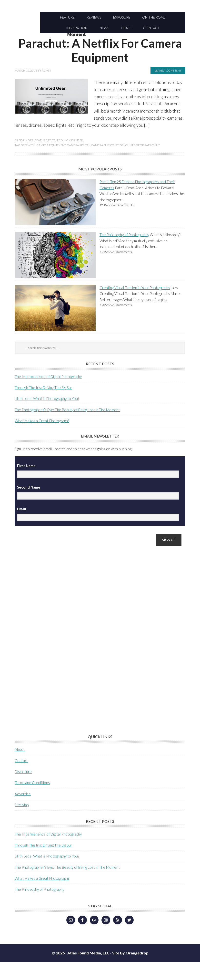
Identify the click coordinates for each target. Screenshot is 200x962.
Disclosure (23, 771)
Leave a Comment (167, 70)
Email (21, 509)
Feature (41, 140)
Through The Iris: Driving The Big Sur (43, 387)
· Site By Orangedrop (129, 953)
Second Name (28, 487)
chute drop (134, 145)
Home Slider (73, 140)
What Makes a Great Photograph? (42, 420)
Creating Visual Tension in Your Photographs (135, 287)
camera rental (78, 145)
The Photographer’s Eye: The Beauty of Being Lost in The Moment (67, 410)
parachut (152, 145)
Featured (55, 140)
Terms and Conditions (32, 782)
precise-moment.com (100, 35)
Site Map (22, 805)
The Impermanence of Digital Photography (48, 376)
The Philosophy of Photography (124, 234)
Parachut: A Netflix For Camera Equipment (100, 50)
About (20, 749)
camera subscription (107, 145)
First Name (26, 465)
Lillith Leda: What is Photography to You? (47, 398)
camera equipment (51, 145)
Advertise (23, 794)
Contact (21, 760)
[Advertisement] (51, 627)
